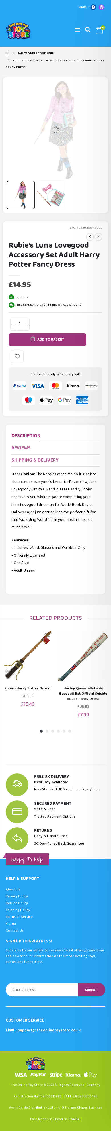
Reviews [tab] (21, 448)
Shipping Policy (18, 910)
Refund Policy (17, 903)
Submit (91, 990)
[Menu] (77, 30)
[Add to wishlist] (17, 356)
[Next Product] (98, 237)
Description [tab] (25, 436)
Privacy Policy (17, 896)
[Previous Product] (90, 237)
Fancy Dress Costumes (35, 53)
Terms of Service (19, 917)
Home (8, 53)
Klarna (11, 924)
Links (83, 7)
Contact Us (15, 931)
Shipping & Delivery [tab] (35, 460)
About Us (13, 889)
